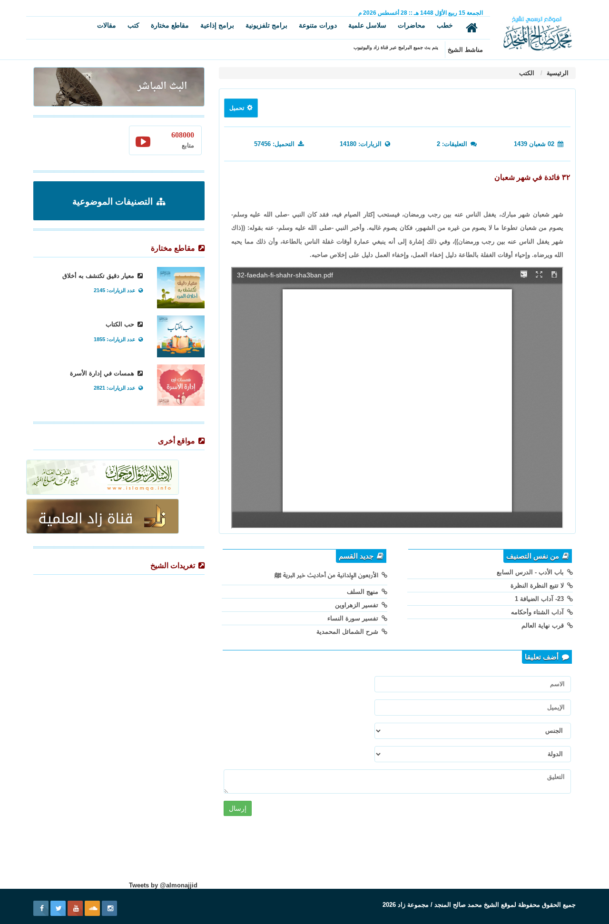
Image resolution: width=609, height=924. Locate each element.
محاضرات (411, 25)
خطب (445, 25)
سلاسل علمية (367, 25)
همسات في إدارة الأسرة (103, 373)
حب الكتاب (121, 324)
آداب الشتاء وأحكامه (538, 612)
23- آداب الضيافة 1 (540, 598)
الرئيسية (557, 73)
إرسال (237, 808)
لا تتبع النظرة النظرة (538, 585)
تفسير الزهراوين (357, 605)
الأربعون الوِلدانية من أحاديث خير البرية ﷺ (327, 575)
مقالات (106, 25)
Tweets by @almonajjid (163, 885)
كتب (133, 25)
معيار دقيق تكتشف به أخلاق (99, 275)
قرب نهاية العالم (543, 625)
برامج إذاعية (217, 25)
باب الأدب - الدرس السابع (531, 572)
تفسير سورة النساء (353, 618)
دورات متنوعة (318, 25)
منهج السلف (363, 591)
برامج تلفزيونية (266, 25)
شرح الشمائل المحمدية (348, 631)
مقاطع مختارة (170, 25)
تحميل (237, 108)
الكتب (526, 73)
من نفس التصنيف (533, 556)
